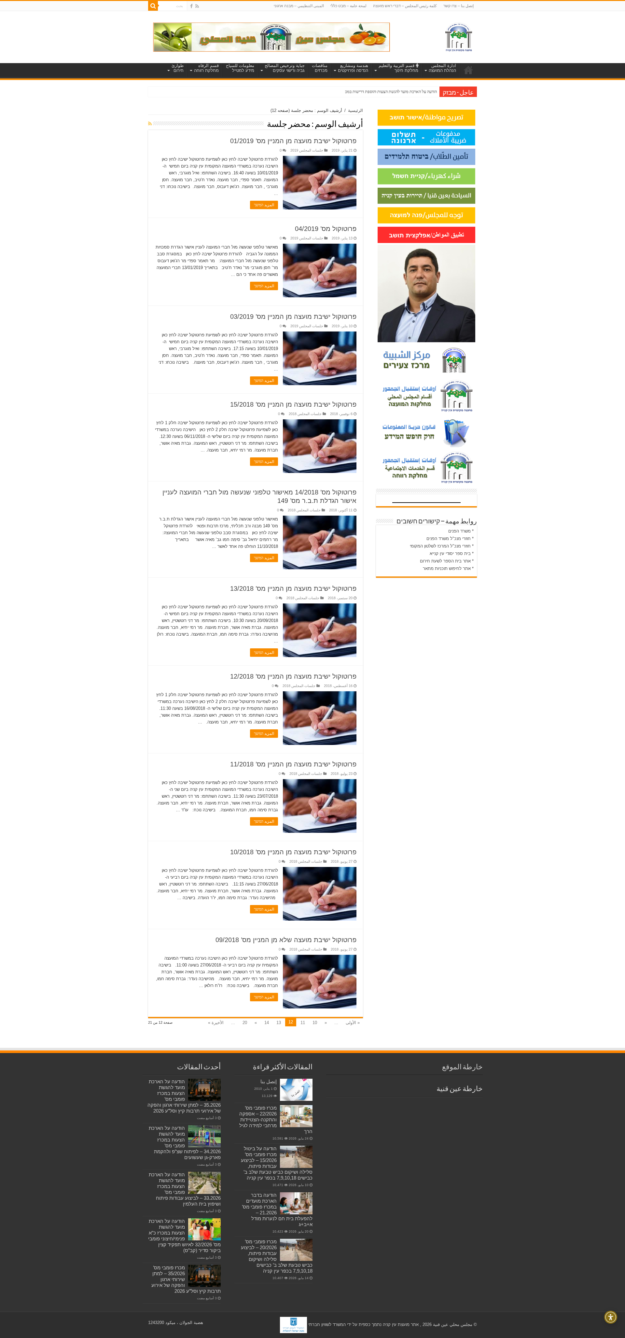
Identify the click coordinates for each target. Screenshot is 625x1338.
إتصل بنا (268, 1081)
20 (245, 1022)
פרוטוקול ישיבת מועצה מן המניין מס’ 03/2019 (293, 316)
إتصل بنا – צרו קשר (458, 6)
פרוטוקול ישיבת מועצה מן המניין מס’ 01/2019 (293, 140)
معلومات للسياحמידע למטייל (240, 68)
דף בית (468, 70)
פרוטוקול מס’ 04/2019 (325, 228)
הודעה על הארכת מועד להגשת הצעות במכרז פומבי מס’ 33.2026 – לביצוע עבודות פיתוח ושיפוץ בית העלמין (185, 1189)
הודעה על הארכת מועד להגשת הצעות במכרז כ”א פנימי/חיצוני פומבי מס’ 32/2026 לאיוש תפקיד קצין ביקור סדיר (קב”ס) (184, 1235)
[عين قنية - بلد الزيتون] (271, 36)
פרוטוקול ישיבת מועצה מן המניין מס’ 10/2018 (293, 852)
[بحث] (153, 6)
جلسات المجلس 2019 (306, 150)
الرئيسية (355, 110)
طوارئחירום (178, 68)
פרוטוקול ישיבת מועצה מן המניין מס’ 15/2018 (293, 404)
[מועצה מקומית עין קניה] (458, 36)
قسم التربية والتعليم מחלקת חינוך (398, 68)
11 (302, 1022)
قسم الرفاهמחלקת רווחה (206, 68)
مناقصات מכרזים (319, 68)
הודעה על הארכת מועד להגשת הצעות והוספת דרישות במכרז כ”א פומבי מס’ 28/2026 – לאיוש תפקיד (357, 91)
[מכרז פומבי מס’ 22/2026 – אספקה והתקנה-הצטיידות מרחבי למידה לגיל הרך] (296, 1116)
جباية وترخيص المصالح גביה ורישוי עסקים (285, 68)
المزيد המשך (264, 205)
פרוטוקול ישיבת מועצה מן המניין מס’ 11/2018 (293, 764)
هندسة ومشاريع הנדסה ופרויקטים (353, 68)
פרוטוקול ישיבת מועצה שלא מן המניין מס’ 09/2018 (285, 939)
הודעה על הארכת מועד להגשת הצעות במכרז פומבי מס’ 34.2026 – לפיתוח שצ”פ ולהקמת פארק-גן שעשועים (185, 1142)
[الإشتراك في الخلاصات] (150, 123)
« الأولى (353, 1022)
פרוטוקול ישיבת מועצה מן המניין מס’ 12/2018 (293, 676)
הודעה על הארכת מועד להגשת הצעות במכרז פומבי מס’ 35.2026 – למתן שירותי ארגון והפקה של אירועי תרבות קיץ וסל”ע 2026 (184, 1096)
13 (278, 1022)
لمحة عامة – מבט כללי (348, 6)
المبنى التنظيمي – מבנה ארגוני (299, 6)
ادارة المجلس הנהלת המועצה (442, 68)
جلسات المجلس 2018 (305, 414)
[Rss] (197, 6)
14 (266, 1022)
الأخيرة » (216, 1022)
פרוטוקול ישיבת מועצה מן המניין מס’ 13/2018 (293, 588)
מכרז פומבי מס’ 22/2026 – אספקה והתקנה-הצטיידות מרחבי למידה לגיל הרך (275, 1119)
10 (314, 1022)
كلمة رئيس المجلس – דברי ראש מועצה (405, 6)
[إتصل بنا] (296, 1090)
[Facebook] (191, 6)
